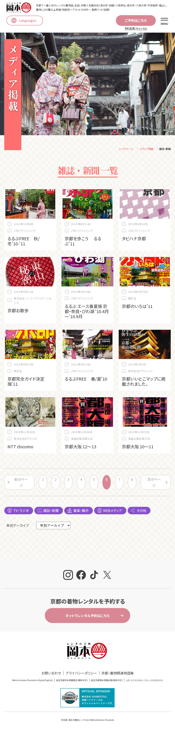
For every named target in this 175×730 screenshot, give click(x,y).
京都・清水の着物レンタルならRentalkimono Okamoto (88, 719)
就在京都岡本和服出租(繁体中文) (106, 680)
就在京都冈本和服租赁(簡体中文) (72, 680)
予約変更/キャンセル (135, 28)
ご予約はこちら (136, 20)
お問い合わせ (51, 673)
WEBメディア (112, 510)
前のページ (21, 482)
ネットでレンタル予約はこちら (87, 615)
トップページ (126, 149)
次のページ (154, 482)
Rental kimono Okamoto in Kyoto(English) (32, 680)
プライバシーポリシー (81, 673)
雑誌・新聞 (51, 510)
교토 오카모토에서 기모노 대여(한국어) (144, 680)
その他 (141, 510)
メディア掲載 (146, 149)
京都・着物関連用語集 (117, 673)
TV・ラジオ (21, 510)
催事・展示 (81, 510)
